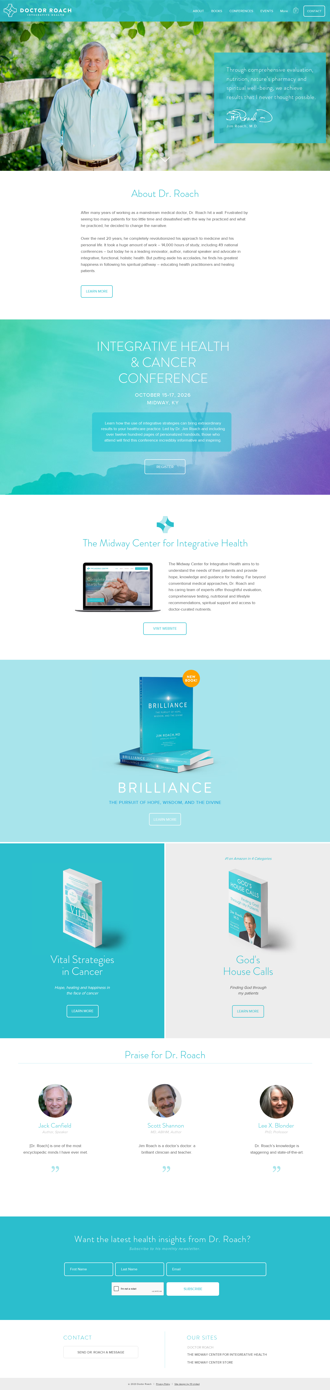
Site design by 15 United (187, 1384)
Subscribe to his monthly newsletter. (164, 1248)
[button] (295, 10)
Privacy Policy (163, 1384)
